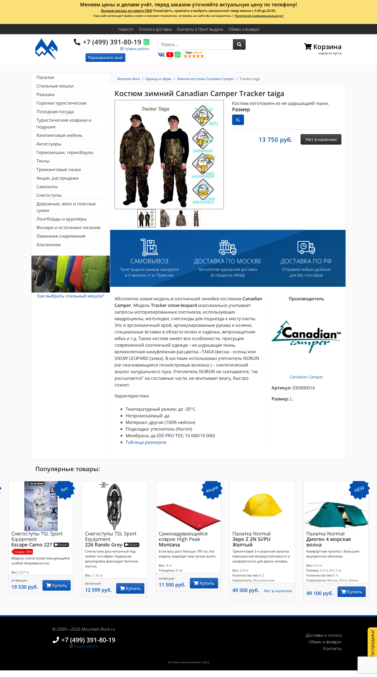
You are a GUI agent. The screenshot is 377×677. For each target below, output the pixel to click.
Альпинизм (48, 244)
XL (238, 120)
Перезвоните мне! (105, 57)
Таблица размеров (146, 442)
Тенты (42, 161)
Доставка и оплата (324, 635)
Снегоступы (49, 195)
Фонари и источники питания (68, 227)
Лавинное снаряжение (61, 236)
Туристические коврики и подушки (63, 123)
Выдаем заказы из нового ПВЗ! (126, 10)
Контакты (332, 648)
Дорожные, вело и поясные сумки (66, 207)
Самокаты (47, 187)
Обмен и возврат (244, 29)
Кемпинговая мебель (59, 135)
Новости (125, 29)
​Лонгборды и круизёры (61, 219)
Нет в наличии (278, 590)
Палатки (45, 77)
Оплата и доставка (155, 29)
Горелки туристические (61, 103)
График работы (137, 48)
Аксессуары (48, 144)
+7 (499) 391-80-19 (112, 41)
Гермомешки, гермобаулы (64, 152)
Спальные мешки (55, 86)
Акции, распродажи (57, 178)
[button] (239, 44)
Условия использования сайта (188, 662)
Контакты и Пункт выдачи (200, 29)
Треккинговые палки (58, 169)
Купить (59, 585)
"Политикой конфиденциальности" (259, 16)
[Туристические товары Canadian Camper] (306, 337)
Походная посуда (55, 111)
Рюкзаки (45, 94)
